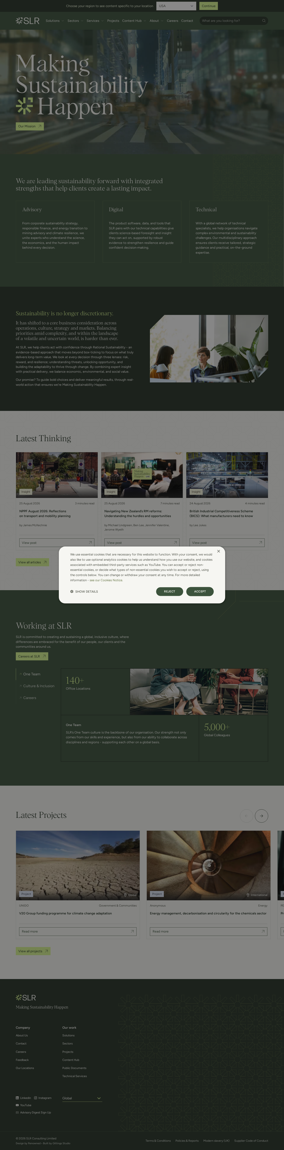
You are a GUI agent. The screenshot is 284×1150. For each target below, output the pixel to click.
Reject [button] (169, 591)
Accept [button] (200, 591)
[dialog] (142, 575)
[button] (84, 591)
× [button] (218, 551)
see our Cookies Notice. (106, 580)
